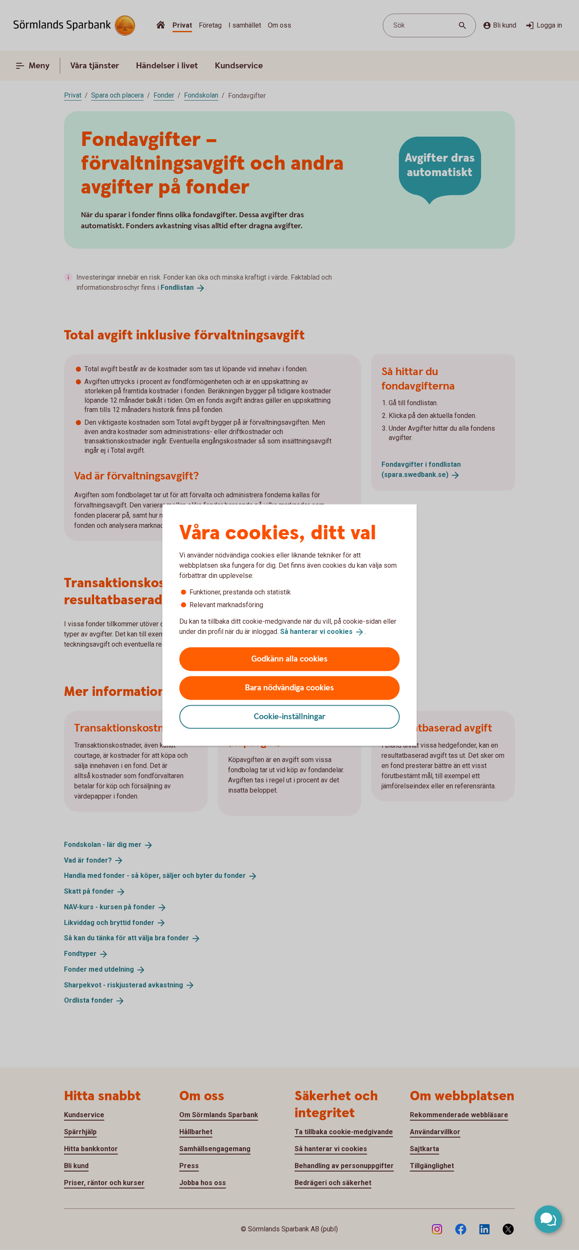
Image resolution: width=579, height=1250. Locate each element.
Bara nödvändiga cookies (289, 687)
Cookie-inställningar (290, 716)
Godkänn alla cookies (289, 658)
